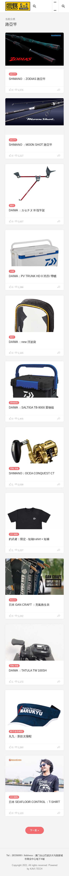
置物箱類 (14, 403)
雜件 (12, 205)
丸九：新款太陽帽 (20, 736)
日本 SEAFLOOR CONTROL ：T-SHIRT (34, 801)
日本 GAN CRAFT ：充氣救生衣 (29, 604)
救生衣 (13, 600)
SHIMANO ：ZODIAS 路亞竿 (27, 78)
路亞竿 (13, 74)
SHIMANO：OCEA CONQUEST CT (31, 473)
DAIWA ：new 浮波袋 (22, 341)
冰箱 (12, 271)
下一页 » (34, 830)
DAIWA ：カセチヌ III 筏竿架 (27, 210)
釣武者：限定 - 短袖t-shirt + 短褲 (29, 539)
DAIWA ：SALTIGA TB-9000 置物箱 (31, 407)
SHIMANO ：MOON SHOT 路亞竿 (30, 144)
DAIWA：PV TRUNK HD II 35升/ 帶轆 (32, 276)
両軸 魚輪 (14, 468)
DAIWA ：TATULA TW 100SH (28, 670)
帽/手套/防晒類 (16, 731)
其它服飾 (14, 534)
